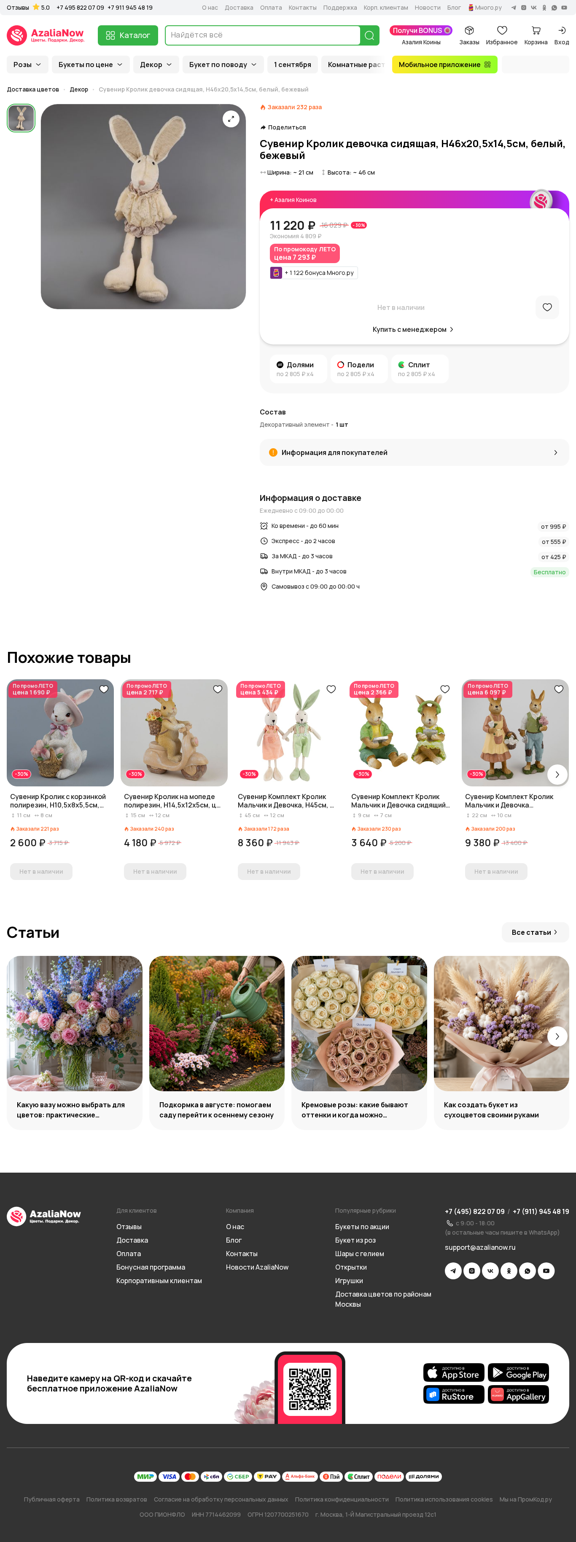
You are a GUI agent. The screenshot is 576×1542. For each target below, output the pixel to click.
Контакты (303, 7)
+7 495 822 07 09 (80, 7)
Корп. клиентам (386, 7)
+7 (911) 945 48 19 (541, 1211)
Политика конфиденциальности (342, 1499)
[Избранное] (547, 307)
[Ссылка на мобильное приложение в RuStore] (453, 1394)
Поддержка (340, 7)
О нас (210, 7)
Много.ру (488, 7)
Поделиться (287, 127)
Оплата (271, 7)
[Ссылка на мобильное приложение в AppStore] (453, 1372)
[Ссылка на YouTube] (546, 1270)
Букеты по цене (86, 64)
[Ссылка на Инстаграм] (471, 1270)
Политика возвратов (116, 1499)
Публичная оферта (52, 1499)
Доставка (239, 7)
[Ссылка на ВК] (490, 1270)
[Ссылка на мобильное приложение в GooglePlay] (518, 1372)
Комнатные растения (365, 64)
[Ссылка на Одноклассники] (509, 1270)
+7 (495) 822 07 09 (475, 1211)
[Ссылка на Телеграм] (453, 1270)
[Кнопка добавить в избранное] (104, 689)
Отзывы (18, 7)
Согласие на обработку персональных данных (221, 1499)
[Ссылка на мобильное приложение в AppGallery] (518, 1394)
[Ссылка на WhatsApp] (527, 1270)
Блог (454, 7)
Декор (151, 64)
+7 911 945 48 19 (130, 7)
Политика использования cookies (444, 1499)
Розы (22, 64)
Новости (428, 7)
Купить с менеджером (410, 329)
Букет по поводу (218, 64)
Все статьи (531, 932)
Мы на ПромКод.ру (526, 1499)
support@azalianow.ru (480, 1247)
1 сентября (292, 64)
